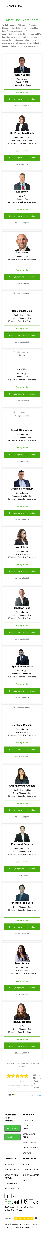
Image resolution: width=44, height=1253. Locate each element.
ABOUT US (9, 1164)
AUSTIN (36, 1224)
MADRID (16, 1227)
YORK (8, 1227)
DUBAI (7, 1224)
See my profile (22, 92)
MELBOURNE (17, 1224)
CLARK (34, 1227)
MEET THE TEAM (12, 1170)
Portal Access (12, 1137)
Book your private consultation (22, 99)
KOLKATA (25, 1227)
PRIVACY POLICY (12, 1189)
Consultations (30, 1120)
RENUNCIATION (29, 1142)
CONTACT (27, 1153)
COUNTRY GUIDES (30, 1170)
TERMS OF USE (11, 1183)
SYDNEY (27, 1224)
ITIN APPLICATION (30, 1148)
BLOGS (26, 1164)
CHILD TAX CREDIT (31, 1175)
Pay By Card (12, 1128)
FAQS (25, 1180)
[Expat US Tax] (13, 9)
